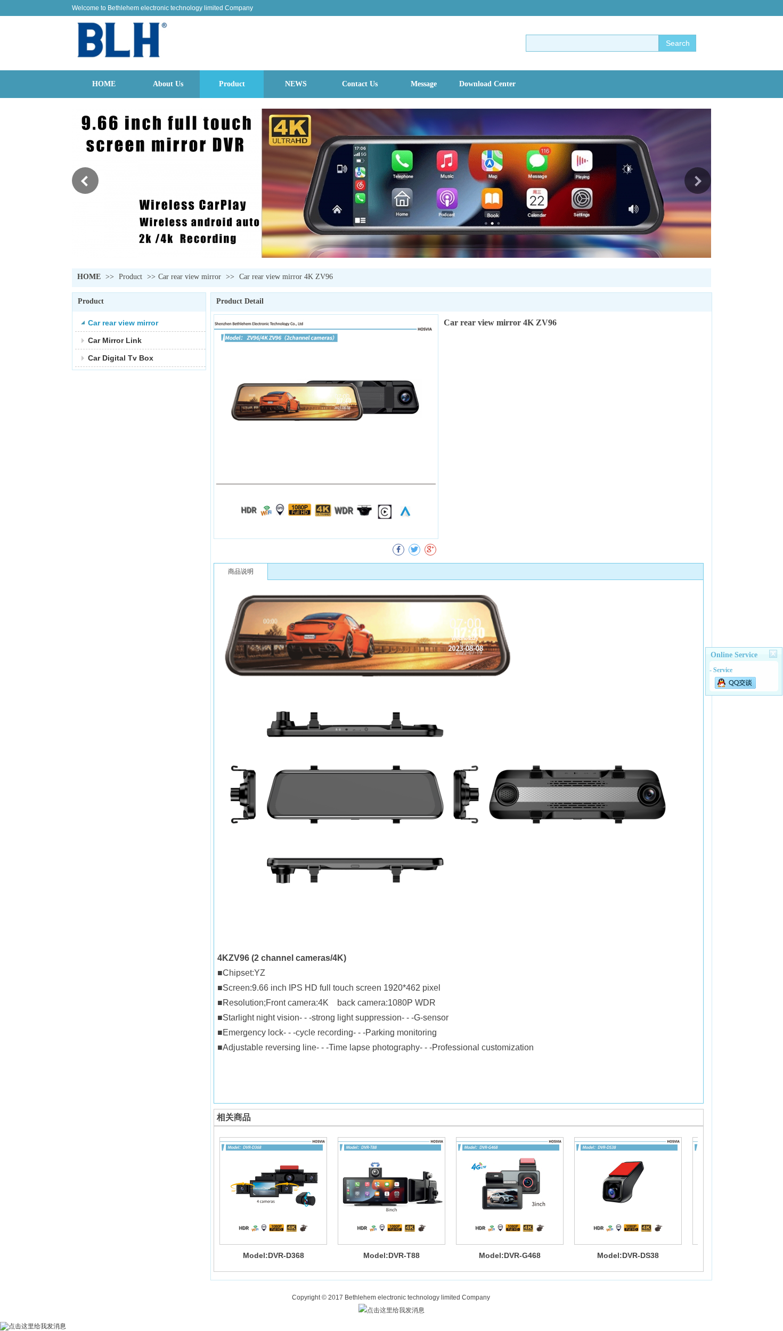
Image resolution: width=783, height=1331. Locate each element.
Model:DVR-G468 (510, 1255)
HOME (89, 277)
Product (131, 277)
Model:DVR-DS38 (628, 1255)
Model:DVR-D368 (273, 1255)
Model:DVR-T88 (391, 1255)
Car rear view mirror (189, 277)
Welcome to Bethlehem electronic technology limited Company (162, 8)
